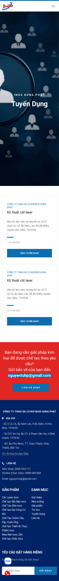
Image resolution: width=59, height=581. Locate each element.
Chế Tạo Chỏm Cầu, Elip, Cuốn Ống (13, 520)
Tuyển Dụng (38, 514)
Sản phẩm (37, 505)
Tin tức (35, 509)
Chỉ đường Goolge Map (15, 453)
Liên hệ (35, 518)
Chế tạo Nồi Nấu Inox (14, 501)
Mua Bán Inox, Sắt (12, 534)
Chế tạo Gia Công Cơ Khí (13, 512)
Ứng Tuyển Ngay (29, 253)
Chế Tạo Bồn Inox (12, 505)
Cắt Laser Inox (10, 497)
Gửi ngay (45, 570)
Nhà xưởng (37, 501)
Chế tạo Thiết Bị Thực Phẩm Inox (15, 528)
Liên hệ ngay (31, 387)
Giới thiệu (36, 497)
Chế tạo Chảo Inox (12, 538)
